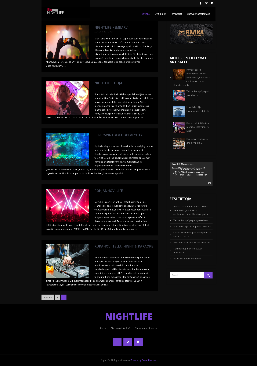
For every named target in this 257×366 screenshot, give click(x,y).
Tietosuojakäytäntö (120, 328)
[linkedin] (212, 3)
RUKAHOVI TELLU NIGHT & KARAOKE (123, 246)
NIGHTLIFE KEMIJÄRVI (111, 27)
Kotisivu (145, 13)
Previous (48, 297)
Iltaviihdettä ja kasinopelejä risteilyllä (192, 226)
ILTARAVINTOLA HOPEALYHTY (118, 134)
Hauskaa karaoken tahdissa (187, 258)
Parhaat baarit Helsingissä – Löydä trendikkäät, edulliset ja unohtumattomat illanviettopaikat (191, 210)
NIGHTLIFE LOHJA (108, 83)
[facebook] (200, 3)
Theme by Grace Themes (143, 360)
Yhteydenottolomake (198, 13)
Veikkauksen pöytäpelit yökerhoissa (191, 220)
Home (103, 328)
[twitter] (206, 3)
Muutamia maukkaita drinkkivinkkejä (191, 242)
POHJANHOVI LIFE (108, 190)
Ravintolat (176, 13)
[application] (191, 174)
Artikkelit (160, 13)
